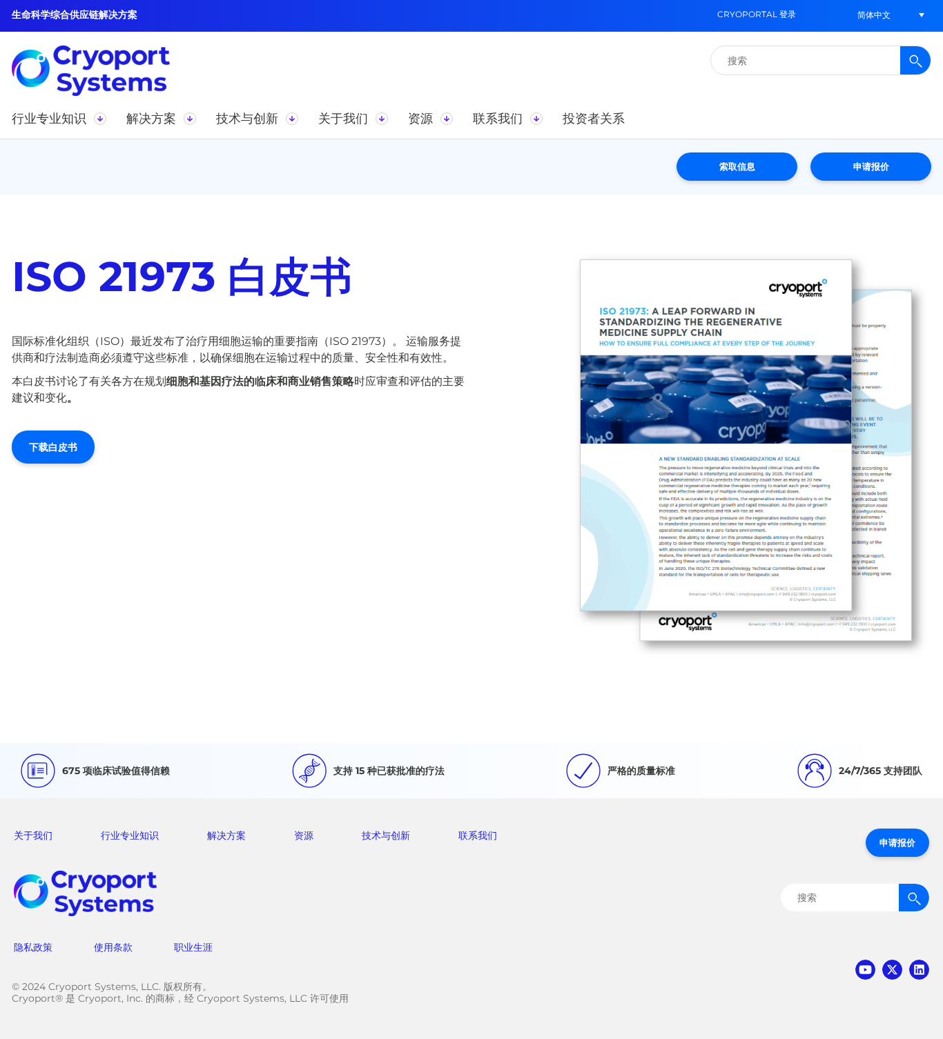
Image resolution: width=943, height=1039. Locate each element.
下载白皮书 (53, 447)
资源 (303, 835)
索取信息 (737, 166)
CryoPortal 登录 (756, 14)
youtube (865, 970)
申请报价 (871, 166)
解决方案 (226, 835)
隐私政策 (33, 947)
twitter (892, 970)
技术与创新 (386, 835)
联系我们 (477, 835)
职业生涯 (193, 947)
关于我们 (33, 835)
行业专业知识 (130, 835)
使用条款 (113, 947)
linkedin (919, 970)
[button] (874, 14)
